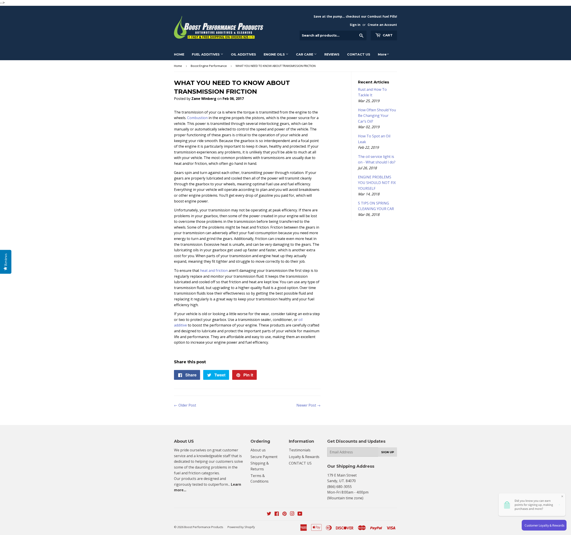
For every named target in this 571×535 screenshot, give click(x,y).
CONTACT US (358, 54)
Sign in (355, 25)
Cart (387, 35)
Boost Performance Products (203, 527)
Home (178, 66)
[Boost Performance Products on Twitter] (269, 514)
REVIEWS (331, 54)
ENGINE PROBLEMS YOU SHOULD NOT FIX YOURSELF (377, 183)
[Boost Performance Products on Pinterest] (284, 514)
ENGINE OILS (275, 54)
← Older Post (185, 405)
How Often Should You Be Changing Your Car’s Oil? (377, 115)
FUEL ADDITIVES (206, 54)
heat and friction (214, 270)
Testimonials (299, 450)
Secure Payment (263, 456)
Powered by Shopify (241, 527)
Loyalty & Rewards (304, 456)
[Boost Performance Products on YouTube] (300, 514)
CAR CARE (305, 54)
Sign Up (387, 452)
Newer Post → (308, 405)
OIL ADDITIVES (243, 54)
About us (258, 450)
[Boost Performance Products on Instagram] (292, 514)
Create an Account (382, 25)
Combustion (197, 117)
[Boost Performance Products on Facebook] (276, 514)
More (382, 54)
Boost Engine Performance (209, 66)
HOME (179, 54)
